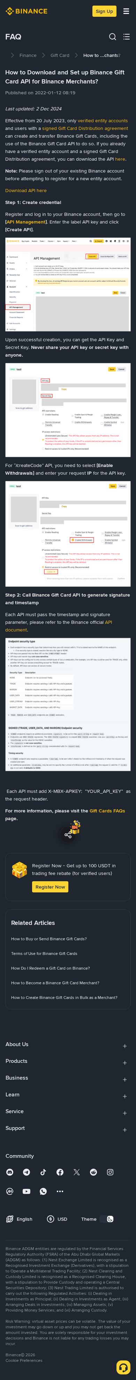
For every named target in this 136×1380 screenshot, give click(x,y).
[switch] (106, 1219)
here (120, 159)
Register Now (50, 887)
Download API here (26, 190)
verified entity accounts (103, 120)
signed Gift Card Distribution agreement (84, 128)
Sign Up (104, 11)
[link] (28, 55)
